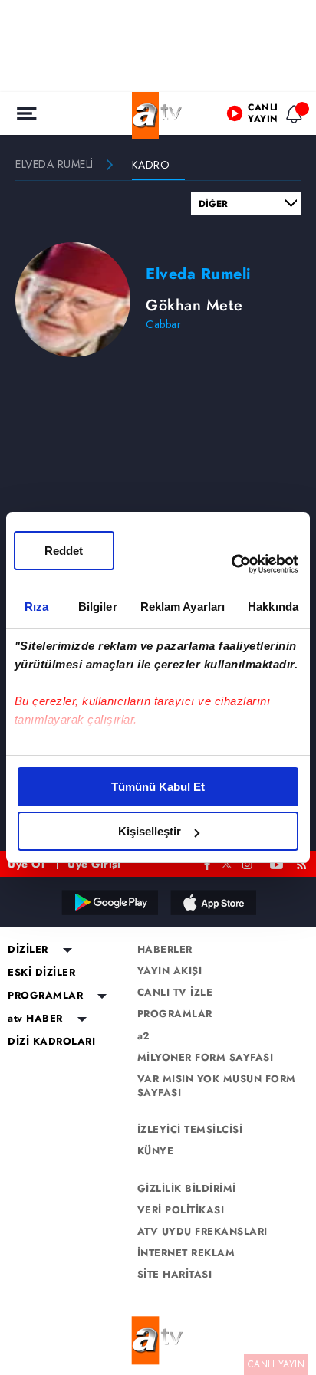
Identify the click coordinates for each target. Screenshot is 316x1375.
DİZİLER (28, 950)
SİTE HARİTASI (174, 1274)
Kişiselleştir (149, 831)
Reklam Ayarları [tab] (182, 606)
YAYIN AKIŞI (169, 971)
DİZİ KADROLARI (51, 1041)
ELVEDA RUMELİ (54, 164)
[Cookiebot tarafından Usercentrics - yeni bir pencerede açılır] (231, 564)
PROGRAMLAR (45, 996)
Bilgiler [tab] (97, 606)
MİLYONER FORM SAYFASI (205, 1058)
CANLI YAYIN (276, 1364)
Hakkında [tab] (273, 606)
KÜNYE (155, 1151)
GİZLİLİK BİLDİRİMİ (186, 1189)
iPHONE (212, 902)
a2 (143, 1036)
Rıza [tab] (36, 606)
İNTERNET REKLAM (186, 1253)
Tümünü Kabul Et (158, 786)
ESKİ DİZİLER (41, 973)
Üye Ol (26, 863)
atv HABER (35, 1019)
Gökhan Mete (194, 305)
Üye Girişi (93, 863)
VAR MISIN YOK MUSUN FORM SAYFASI (216, 1086)
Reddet (63, 550)
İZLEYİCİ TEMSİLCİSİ (190, 1130)
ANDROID (109, 902)
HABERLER (165, 950)
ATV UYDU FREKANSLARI (202, 1232)
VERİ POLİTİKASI (181, 1210)
